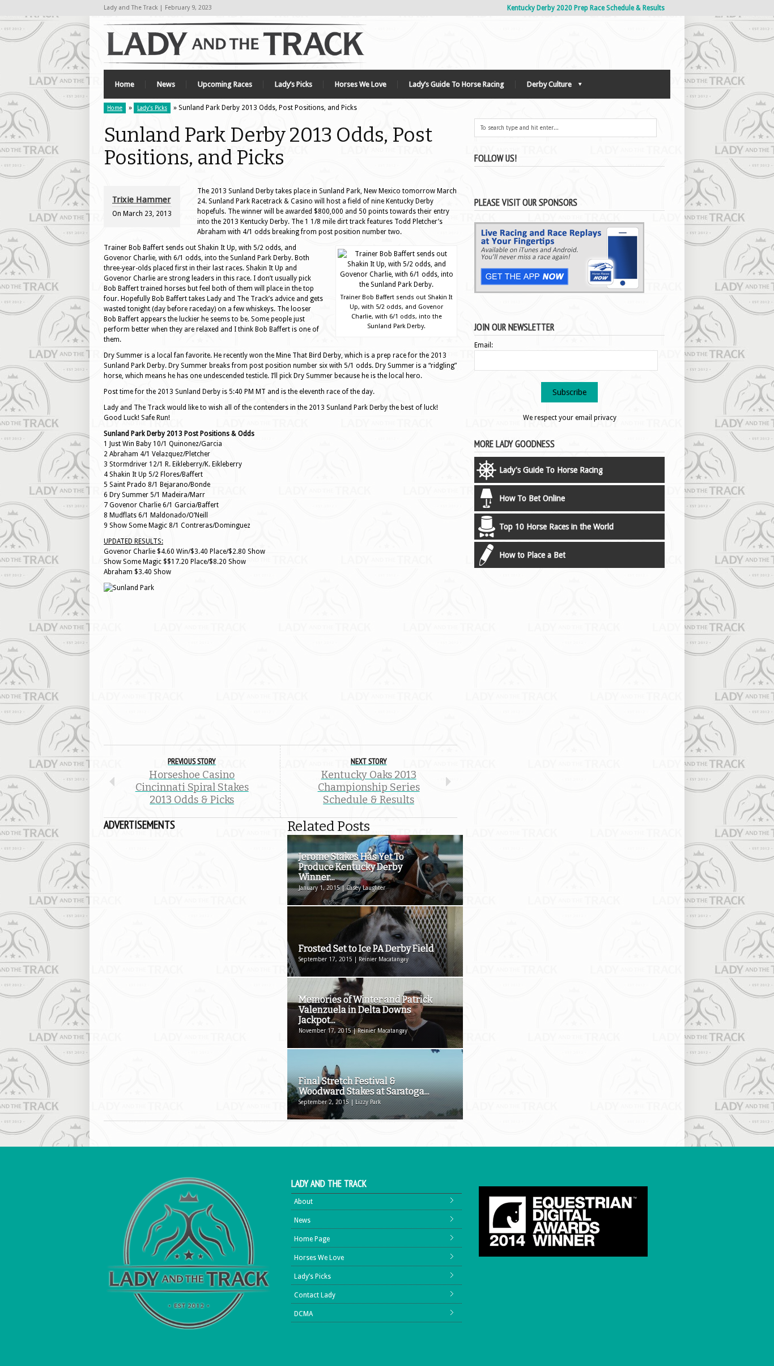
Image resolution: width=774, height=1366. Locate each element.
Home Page (312, 1239)
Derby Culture (544, 87)
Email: (483, 345)
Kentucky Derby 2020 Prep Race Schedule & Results (586, 8)
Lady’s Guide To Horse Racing (456, 84)
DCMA (303, 1314)
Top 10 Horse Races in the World (556, 526)
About (303, 1202)
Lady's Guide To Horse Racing (551, 469)
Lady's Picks (152, 108)
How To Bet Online (532, 498)
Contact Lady (314, 1295)
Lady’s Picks (293, 84)
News (166, 84)
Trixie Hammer (141, 199)
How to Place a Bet (532, 554)
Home (124, 84)
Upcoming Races (225, 84)
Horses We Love (360, 84)
